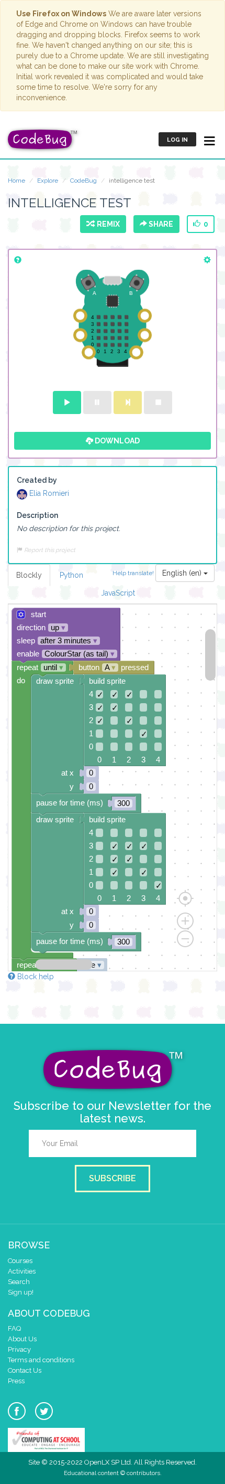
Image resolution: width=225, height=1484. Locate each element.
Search (19, 1282)
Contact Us (24, 1370)
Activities (22, 1271)
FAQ (14, 1328)
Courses (20, 1261)
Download (116, 441)
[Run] (67, 402)
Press (16, 1381)
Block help (34, 976)
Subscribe (112, 1178)
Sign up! (20, 1292)
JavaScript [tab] (118, 593)
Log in (177, 139)
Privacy (19, 1349)
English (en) (183, 573)
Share (160, 224)
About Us (22, 1339)
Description (37, 515)
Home (16, 180)
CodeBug (83, 180)
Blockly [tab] (29, 575)
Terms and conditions (41, 1360)
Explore (47, 180)
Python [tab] (71, 575)
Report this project (48, 550)
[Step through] (128, 402)
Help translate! (134, 572)
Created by (37, 480)
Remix (107, 224)
